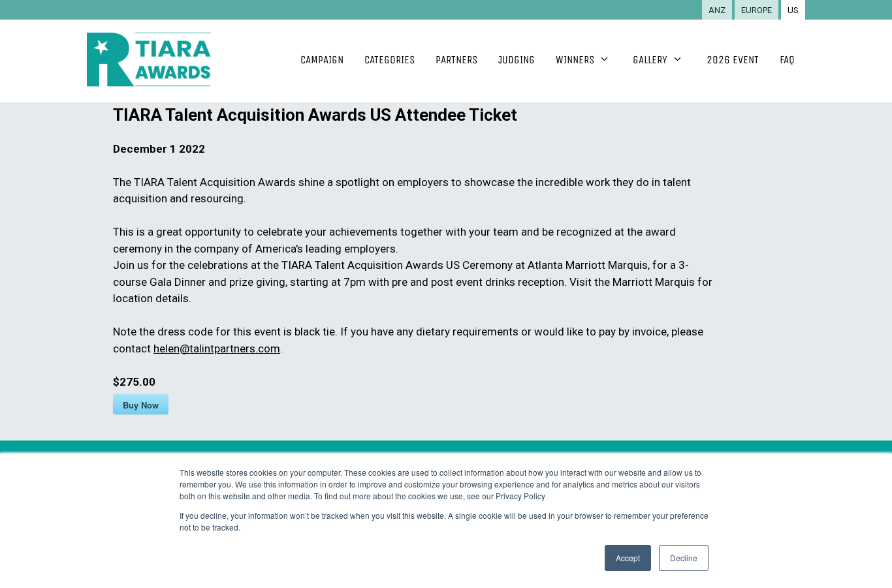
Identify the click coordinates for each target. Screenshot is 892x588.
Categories (389, 60)
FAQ (787, 60)
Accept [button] (628, 557)
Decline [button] (683, 557)
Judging (516, 60)
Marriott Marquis (654, 281)
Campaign (321, 60)
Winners (575, 60)
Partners (456, 60)
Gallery (650, 60)
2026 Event (733, 60)
